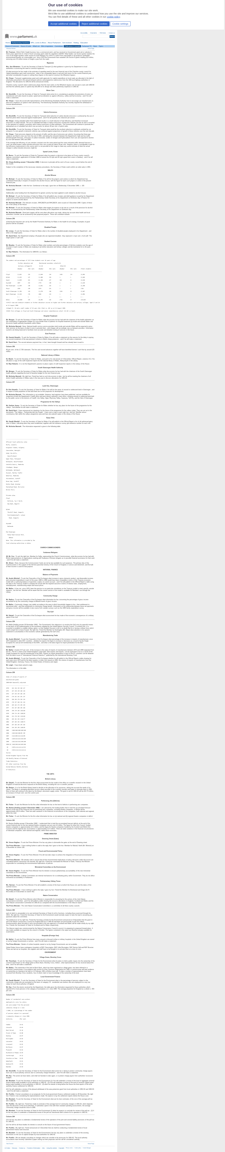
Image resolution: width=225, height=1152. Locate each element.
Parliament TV (87, 46)
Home (8, 43)
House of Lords (26, 46)
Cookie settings (120, 23)
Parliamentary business (20, 43)
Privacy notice (69, 1147)
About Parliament (54, 43)
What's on (36, 46)
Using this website (52, 1148)
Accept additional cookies (63, 23)
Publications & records (72, 46)
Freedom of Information (33, 1148)
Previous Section (11, 48)
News (95, 46)
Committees (59, 46)
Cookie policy (78, 1147)
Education (84, 43)
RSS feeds (103, 33)
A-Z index (7, 1148)
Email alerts (93, 33)
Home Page (91, 48)
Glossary (14, 1148)
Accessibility (84, 33)
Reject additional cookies (94, 23)
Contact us (112, 33)
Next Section (9, 1143)
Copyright (61, 1148)
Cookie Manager (87, 1147)
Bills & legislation (47, 46)
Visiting (76, 43)
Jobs (43, 1148)
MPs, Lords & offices (38, 43)
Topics (101, 46)
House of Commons (12, 46)
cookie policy (113, 16)
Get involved (67, 43)
